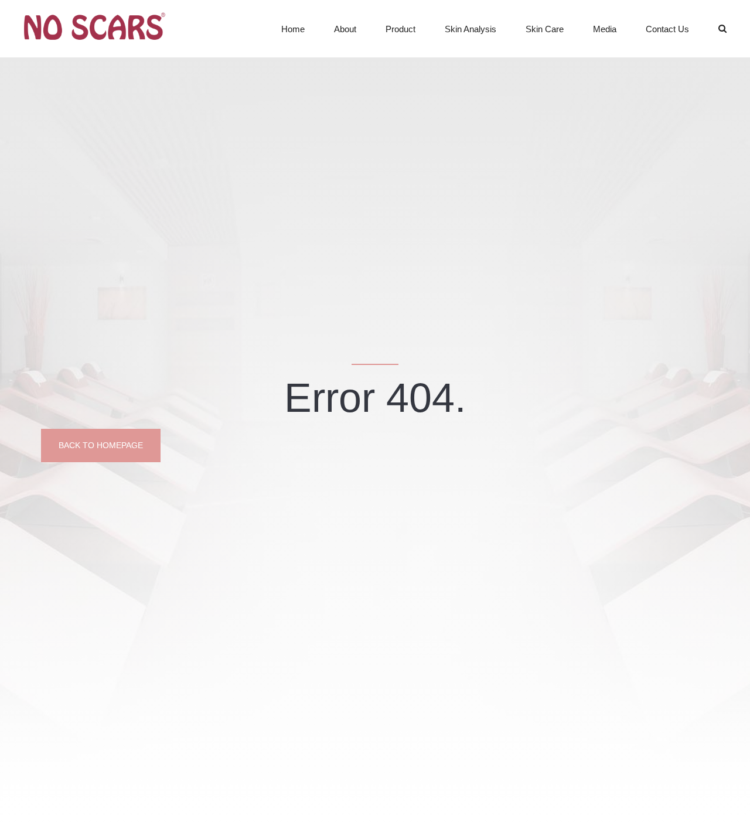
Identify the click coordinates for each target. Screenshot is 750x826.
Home (293, 29)
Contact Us (667, 29)
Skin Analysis (470, 29)
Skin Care (545, 29)
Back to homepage (101, 445)
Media (604, 29)
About (345, 29)
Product (400, 29)
